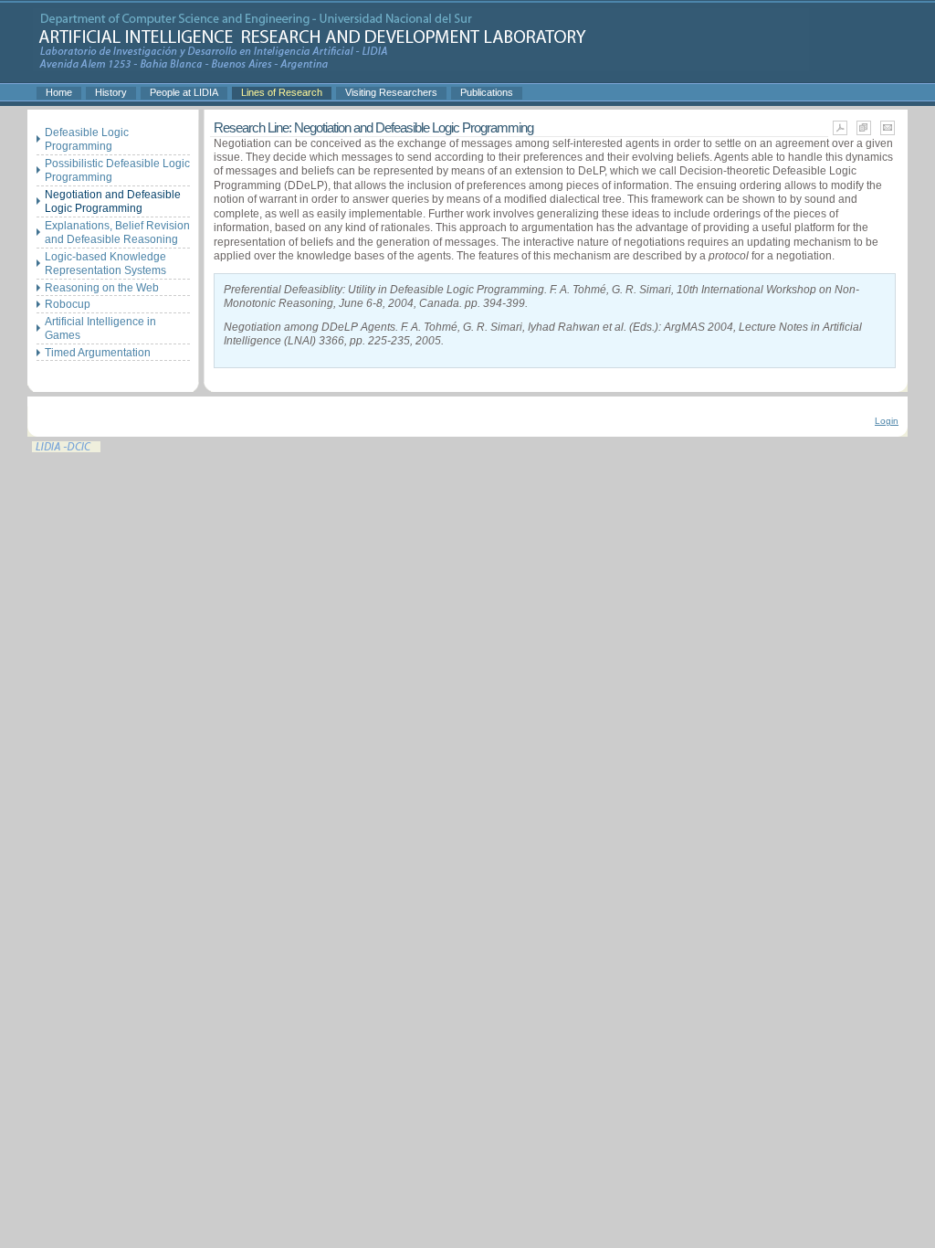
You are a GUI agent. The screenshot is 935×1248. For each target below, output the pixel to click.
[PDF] (840, 132)
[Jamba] (421, 65)
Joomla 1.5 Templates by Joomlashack (66, 446)
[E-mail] (887, 132)
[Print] (864, 132)
